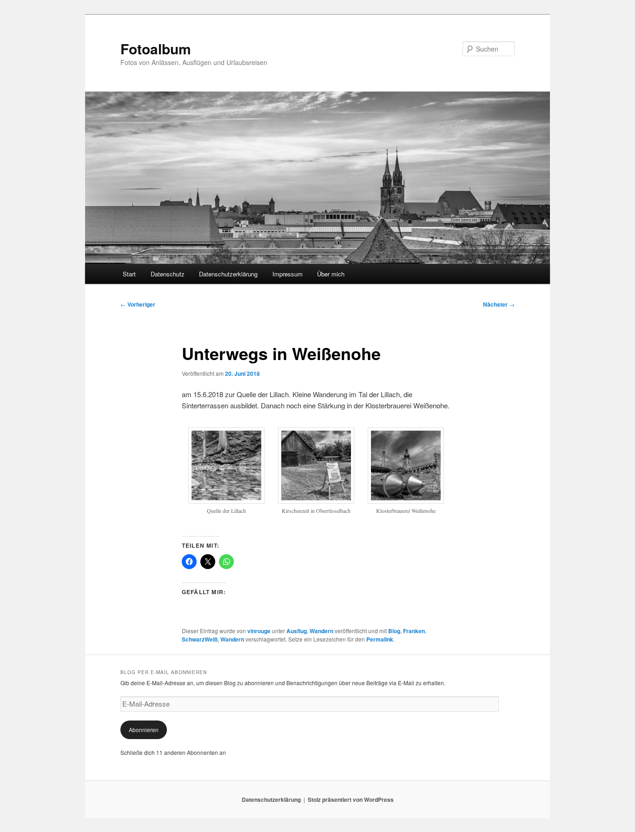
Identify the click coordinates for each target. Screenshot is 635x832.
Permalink (379, 639)
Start (129, 273)
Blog (394, 631)
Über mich (330, 273)
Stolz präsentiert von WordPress (351, 799)
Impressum (287, 273)
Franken (414, 631)
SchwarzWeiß (200, 639)
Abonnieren (144, 730)
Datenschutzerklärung (228, 273)
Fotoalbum (155, 49)
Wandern (321, 631)
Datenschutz (168, 273)
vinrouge (259, 631)
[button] (226, 475)
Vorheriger (137, 304)
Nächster (499, 304)
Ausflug (296, 631)
